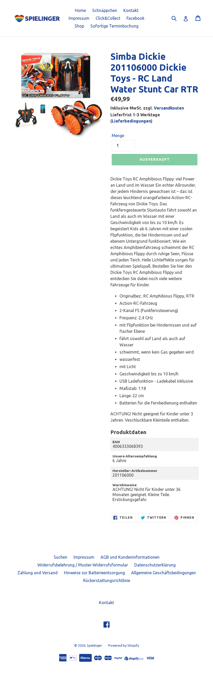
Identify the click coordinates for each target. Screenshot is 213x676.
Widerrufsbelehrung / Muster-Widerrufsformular (82, 565)
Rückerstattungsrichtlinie (106, 580)
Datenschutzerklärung (155, 565)
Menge (118, 135)
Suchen (60, 557)
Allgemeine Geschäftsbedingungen (163, 572)
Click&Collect (108, 18)
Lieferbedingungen (131, 121)
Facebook (135, 18)
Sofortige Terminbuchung (114, 26)
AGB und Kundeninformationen (130, 557)
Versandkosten (169, 108)
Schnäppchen (104, 10)
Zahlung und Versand (37, 572)
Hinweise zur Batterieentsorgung (94, 572)
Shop (79, 26)
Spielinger (94, 645)
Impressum (79, 18)
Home (80, 10)
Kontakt (130, 10)
